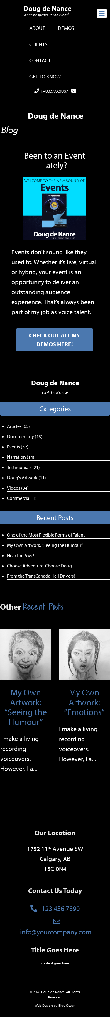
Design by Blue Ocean (58, 1005)
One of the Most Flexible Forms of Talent (46, 535)
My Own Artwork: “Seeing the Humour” (45, 545)
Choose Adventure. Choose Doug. (40, 566)
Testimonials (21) (23, 467)
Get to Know (45, 76)
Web (38, 1005)
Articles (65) (18, 426)
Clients (38, 44)
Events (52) (17, 447)
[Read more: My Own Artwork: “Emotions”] (84, 654)
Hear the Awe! (20, 555)
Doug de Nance (47, 8)
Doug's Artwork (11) (26, 477)
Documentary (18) (25, 436)
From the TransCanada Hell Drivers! (41, 576)
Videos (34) (18, 488)
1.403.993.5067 (53, 91)
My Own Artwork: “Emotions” (84, 701)
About (37, 28)
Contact (40, 60)
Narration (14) (20, 457)
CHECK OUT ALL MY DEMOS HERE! (54, 340)
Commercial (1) (22, 498)
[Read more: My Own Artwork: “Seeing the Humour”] (25, 654)
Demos (66, 28)
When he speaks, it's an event (46, 14)
